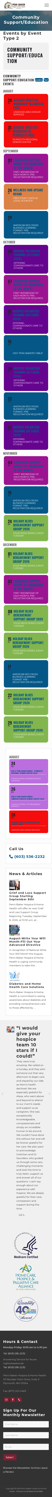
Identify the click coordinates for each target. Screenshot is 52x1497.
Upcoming (39, 79)
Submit (10, 1457)
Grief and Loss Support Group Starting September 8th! (27, 896)
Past (46, 79)
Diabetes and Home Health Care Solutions (26, 985)
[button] (46, 5)
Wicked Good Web (34, 1491)
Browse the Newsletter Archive (21, 1467)
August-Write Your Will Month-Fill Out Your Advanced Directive (27, 942)
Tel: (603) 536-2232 (14, 1353)
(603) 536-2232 (29, 856)
